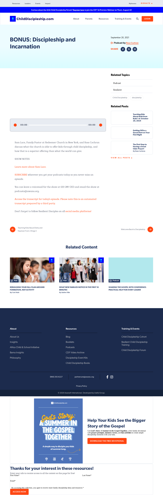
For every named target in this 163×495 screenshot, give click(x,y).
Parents (88, 18)
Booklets (70, 342)
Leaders (28, 3)
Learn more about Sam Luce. (30, 166)
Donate (145, 3)
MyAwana (132, 3)
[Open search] (137, 18)
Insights (14, 342)
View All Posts (120, 158)
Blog (68, 337)
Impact (47, 3)
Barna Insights (17, 353)
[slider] (58, 125)
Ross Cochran (132, 43)
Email (13, 481)
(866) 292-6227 (56, 377)
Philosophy (15, 358)
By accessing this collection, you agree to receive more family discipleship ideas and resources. (47, 488)
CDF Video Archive (75, 353)
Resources (16, 3)
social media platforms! (78, 211)
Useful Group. (99, 393)
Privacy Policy (81, 386)
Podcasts (70, 347)
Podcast (117, 83)
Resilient (117, 89)
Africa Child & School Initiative (24, 347)
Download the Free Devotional (107, 441)
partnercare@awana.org (84, 377)
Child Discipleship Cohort (134, 337)
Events (37, 3)
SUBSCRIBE (21, 174)
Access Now (19, 492)
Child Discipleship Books (78, 363)
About (76, 18)
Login (147, 19)
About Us (14, 337)
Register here (78, 9)
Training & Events (123, 18)
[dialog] (81, 430)
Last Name (86, 475)
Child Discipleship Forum (133, 350)
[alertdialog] (81, 10)
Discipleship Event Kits (77, 358)
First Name (14, 475)
